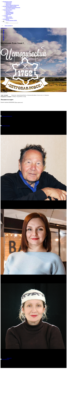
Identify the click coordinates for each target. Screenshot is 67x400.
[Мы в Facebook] (3, 31)
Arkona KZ (9, 358)
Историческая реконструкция (9, 6)
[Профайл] (33, 125)
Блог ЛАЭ (8, 11)
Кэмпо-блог (8, 14)
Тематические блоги (7, 9)
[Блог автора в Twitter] (3, 37)
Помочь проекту (9, 18)
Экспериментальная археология (13, 7)
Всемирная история (7, 1)
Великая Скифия (9, 13)
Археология (8, 3)
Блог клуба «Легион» (10, 8)
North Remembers (9, 12)
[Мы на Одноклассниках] (3, 35)
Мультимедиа (6, 19)
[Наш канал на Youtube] (3, 30)
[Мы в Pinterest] (3, 33)
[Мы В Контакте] (3, 39)
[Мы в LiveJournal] (3, 36)
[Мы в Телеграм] (3, 32)
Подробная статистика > (12, 367)
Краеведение (9, 2)
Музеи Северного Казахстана (12, 5)
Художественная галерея (11, 20)
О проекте (5, 15)
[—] (24, 91)
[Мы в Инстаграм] (3, 38)
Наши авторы (9, 16)
